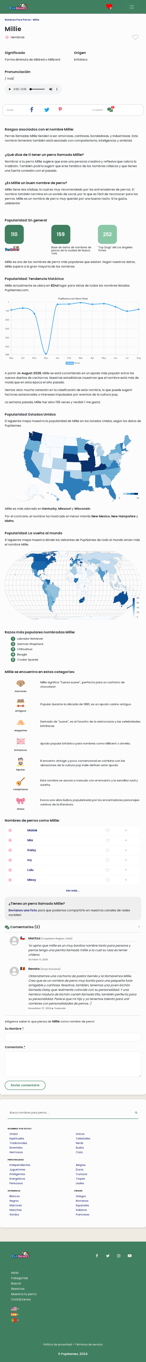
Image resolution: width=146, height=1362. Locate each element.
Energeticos (17, 1179)
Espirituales (17, 1138)
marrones (20, 691)
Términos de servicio (89, 1344)
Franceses (82, 1214)
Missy (31, 880)
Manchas (16, 1210)
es (18, 1314)
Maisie (32, 830)
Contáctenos (21, 1299)
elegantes (20, 730)
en (18, 1308)
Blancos (15, 1196)
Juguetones (17, 1169)
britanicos (20, 750)
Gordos (14, 1214)
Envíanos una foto (23, 910)
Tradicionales (18, 1143)
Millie (36, 19)
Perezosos (16, 1183)
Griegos (81, 1196)
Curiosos (81, 1174)
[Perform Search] (136, 1113)
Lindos (14, 1134)
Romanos (82, 1201)
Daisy (31, 850)
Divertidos (16, 1148)
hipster (20, 769)
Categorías (19, 1278)
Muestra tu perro (23, 1294)
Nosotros (18, 1289)
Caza (79, 1152)
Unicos (80, 1134)
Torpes (80, 1179)
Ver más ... (73, 891)
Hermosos (16, 1152)
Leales (80, 1183)
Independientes (20, 1165)
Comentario (15, 1047)
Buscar (16, 1283)
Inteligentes (17, 1174)
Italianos (81, 1210)
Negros (14, 1201)
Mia (30, 840)
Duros (79, 1169)
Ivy (29, 860)
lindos (20, 809)
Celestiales (83, 1138)
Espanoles (82, 1205)
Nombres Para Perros (18, 19)
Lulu (30, 870)
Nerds (79, 1143)
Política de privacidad (57, 1344)
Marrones (16, 1205)
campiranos (20, 789)
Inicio (15, 1273)
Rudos (80, 1148)
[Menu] (131, 7)
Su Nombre (14, 1029)
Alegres (81, 1165)
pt (18, 1320)
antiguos (20, 710)
